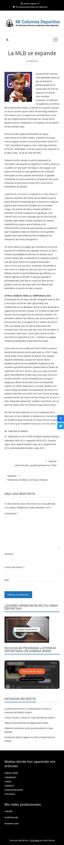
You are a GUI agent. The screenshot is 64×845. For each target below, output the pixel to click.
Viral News (35, 840)
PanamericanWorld (13, 789)
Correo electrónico (14, 567)
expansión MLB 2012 (36, 440)
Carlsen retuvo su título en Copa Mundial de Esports (29, 717)
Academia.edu (11, 817)
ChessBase (9, 794)
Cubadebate (10, 777)
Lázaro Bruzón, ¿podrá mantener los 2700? (35, 463)
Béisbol (24, 431)
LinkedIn (8, 811)
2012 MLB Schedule (31, 436)
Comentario (11, 513)
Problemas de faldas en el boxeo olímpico (27, 477)
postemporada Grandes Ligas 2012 (27, 448)
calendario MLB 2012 (14, 440)
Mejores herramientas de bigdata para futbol (26, 722)
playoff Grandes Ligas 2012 (30, 444)
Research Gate (11, 823)
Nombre (9, 554)
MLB (13, 444)
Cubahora (9, 785)
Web (6, 580)
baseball (46, 436)
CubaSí (7, 781)
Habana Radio (11, 772)
